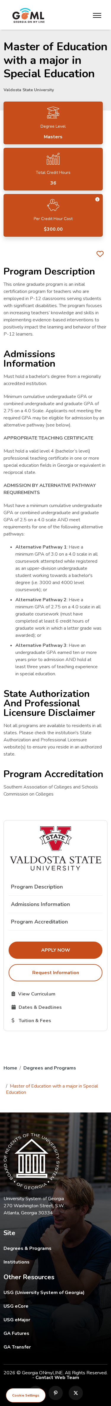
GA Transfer (55, 1347)
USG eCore (50, 1306)
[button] (97, 199)
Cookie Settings (25, 1395)
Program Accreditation (39, 921)
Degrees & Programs (28, 1248)
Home (10, 1068)
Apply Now (71, 950)
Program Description (37, 886)
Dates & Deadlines (56, 1007)
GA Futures (55, 1333)
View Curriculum (55, 993)
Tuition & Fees (56, 1020)
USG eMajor (51, 1319)
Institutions (17, 1262)
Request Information (55, 972)
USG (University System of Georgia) (49, 1292)
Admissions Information (40, 904)
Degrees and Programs (49, 1068)
